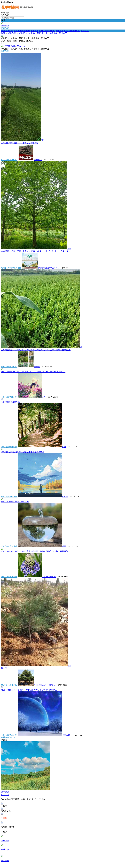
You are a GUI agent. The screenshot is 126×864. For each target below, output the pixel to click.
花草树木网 (20, 799)
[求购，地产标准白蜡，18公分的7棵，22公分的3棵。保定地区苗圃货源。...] (2, 369)
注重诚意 (66, 735)
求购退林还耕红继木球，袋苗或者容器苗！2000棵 (22, 452)
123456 (65, 496)
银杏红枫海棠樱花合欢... (48, 268)
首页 (3, 31)
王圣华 (37, 367)
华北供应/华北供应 (9, 685)
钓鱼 (64, 447)
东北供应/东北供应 (9, 160)
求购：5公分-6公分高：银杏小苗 (15, 502)
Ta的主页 (5, 795)
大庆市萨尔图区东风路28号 (15, 46)
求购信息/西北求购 (9, 577)
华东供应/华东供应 (9, 367)
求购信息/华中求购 (9, 496)
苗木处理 (18, 31)
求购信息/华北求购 (9, 397)
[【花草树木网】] (17, 10)
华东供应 (34, 31)
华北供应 (51, 31)
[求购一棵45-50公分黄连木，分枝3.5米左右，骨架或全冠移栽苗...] (2, 688)
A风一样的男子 (49, 577)
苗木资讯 (9, 31)
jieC (44, 397)
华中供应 (59, 31)
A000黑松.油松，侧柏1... (44, 685)
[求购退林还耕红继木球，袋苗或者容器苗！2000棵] (2, 449)
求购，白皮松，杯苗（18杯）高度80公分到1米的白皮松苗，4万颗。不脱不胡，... (36, 551)
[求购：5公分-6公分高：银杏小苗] (2, 499)
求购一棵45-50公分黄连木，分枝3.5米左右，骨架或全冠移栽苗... (29, 690)
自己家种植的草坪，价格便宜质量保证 (19, 143)
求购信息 (26, 31)
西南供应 (85, 31)
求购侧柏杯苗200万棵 (10, 402)
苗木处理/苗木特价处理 (11, 268)
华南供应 (43, 31)
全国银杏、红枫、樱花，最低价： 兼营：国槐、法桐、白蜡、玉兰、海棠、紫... (35, 251)
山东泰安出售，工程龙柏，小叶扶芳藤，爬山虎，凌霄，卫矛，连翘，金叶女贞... (36, 350)
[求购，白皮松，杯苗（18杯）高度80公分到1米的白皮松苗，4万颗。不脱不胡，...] (2, 549)
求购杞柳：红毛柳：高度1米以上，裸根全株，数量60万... (44, 33)
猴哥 (64, 546)
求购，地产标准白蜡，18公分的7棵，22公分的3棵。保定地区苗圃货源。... (33, 372)
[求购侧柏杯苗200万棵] (2, 400)
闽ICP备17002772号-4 (36, 799)
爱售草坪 (38, 160)
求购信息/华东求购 (9, 546)
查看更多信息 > (8, 737)
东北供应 (68, 31)
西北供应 (76, 31)
